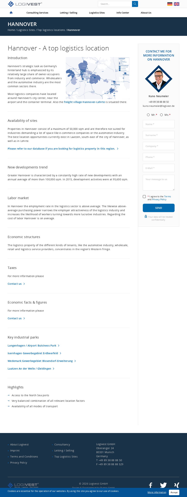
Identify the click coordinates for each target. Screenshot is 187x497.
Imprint (15, 450)
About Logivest (19, 444)
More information (157, 492)
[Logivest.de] (170, 4)
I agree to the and (159, 198)
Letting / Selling (68, 12)
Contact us (15, 283)
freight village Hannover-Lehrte (84, 102)
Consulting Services (37, 12)
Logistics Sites (97, 12)
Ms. (168, 115)
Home (11, 12)
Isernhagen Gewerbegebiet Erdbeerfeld (33, 353)
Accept (174, 492)
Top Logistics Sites (66, 456)
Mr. (154, 115)
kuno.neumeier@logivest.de (158, 106)
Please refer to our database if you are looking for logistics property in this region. (61, 148)
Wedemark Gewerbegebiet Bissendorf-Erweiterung (40, 361)
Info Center (123, 12)
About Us (146, 12)
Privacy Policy (159, 199)
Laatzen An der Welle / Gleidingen (29, 368)
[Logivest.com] (176, 4)
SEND (158, 208)
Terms (167, 196)
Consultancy (62, 444)
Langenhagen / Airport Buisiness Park (32, 345)
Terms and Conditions (24, 456)
